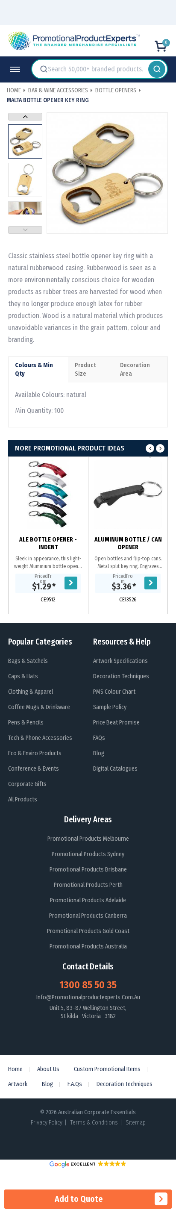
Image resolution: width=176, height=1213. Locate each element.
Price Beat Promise (116, 722)
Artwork (17, 1084)
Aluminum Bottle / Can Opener (128, 543)
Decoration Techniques (121, 676)
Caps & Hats (23, 676)
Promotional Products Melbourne (88, 838)
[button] (88, 1164)
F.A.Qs (74, 1084)
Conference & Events (33, 768)
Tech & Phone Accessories (40, 738)
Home (15, 1069)
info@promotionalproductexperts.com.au (88, 997)
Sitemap (136, 1122)
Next (25, 117)
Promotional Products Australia (88, 946)
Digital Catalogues (115, 768)
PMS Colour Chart (114, 691)
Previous (25, 230)
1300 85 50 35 (88, 985)
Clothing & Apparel (30, 691)
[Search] (156, 69)
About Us (48, 1069)
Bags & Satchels (28, 661)
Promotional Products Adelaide (88, 900)
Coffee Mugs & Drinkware (39, 707)
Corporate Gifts (27, 784)
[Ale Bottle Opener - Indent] (48, 494)
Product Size (85, 369)
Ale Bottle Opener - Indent (48, 543)
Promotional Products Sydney (88, 854)
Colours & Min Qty (34, 369)
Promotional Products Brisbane (88, 869)
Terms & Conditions (94, 1122)
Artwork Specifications (120, 661)
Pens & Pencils (26, 722)
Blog (98, 753)
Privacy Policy (46, 1122)
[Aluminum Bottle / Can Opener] (128, 494)
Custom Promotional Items (107, 1069)
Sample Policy (109, 707)
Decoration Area (135, 369)
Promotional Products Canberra (88, 915)
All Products (22, 799)
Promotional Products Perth (88, 885)
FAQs (99, 738)
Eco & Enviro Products (35, 753)
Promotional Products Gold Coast (88, 931)
